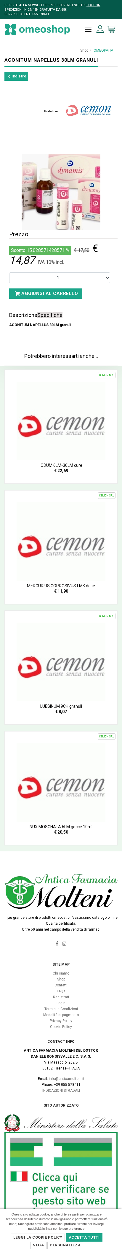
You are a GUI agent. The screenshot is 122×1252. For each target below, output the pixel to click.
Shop (84, 50)
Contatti (61, 985)
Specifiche (49, 315)
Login (61, 1003)
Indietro (19, 76)
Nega (38, 1245)
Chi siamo (61, 973)
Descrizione (23, 315)
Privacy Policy (61, 1021)
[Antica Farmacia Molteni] (37, 29)
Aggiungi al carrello (49, 293)
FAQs (61, 991)
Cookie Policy (61, 1027)
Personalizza (65, 1245)
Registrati (61, 997)
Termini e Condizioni (61, 1009)
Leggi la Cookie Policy (37, 1237)
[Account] (100, 29)
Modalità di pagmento (61, 1015)
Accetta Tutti (84, 1237)
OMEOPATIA (103, 50)
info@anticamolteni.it (66, 1079)
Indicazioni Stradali (61, 1090)
